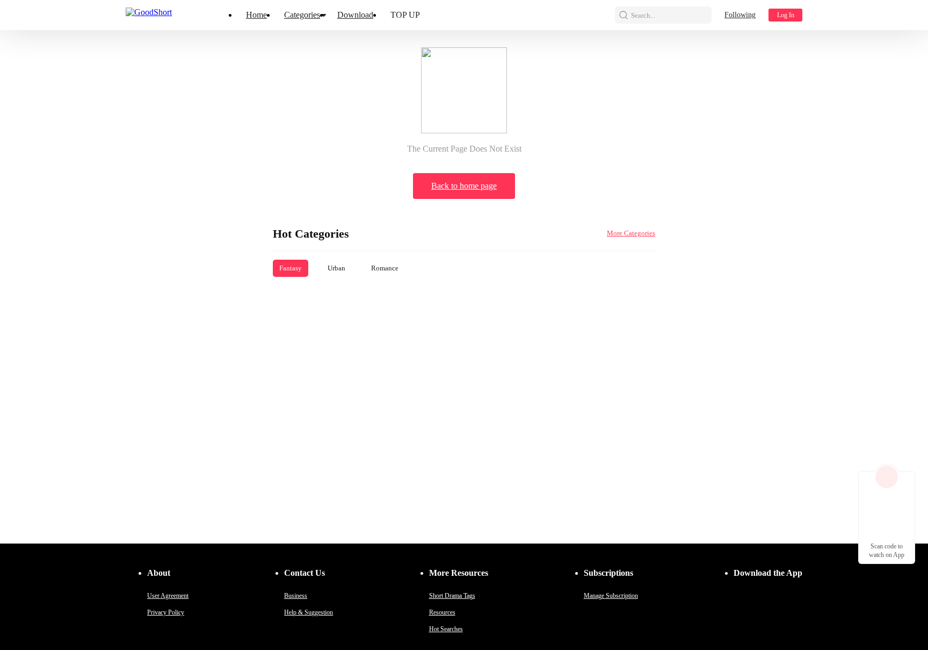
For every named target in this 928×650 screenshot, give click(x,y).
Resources (442, 612)
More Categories (631, 233)
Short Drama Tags (452, 595)
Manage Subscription (611, 595)
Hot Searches (446, 629)
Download (355, 14)
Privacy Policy (165, 612)
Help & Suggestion (308, 612)
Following (740, 15)
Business (295, 595)
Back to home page (464, 185)
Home (256, 14)
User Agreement (168, 595)
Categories (302, 14)
